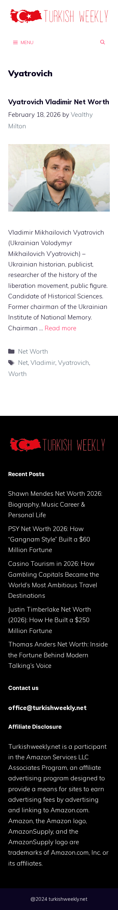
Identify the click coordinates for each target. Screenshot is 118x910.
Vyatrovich (73, 363)
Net (23, 363)
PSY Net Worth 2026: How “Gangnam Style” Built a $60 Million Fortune (49, 539)
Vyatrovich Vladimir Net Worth (58, 102)
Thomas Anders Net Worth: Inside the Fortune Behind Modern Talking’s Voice (58, 655)
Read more (60, 328)
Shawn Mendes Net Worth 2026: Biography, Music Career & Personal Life (55, 504)
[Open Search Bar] (102, 42)
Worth (17, 374)
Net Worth (33, 351)
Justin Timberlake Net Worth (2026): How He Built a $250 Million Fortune (49, 620)
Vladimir (42, 363)
